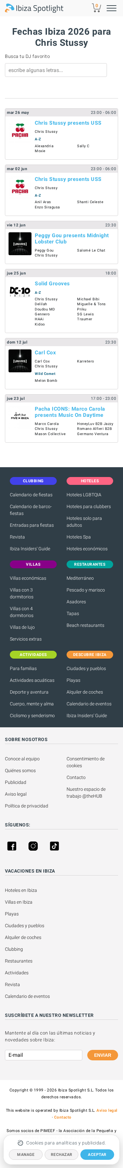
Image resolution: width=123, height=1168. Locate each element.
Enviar (102, 1055)
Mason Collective (50, 434)
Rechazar (61, 1154)
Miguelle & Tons (91, 304)
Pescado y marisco (86, 590)
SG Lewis (85, 314)
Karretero (85, 361)
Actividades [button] (33, 654)
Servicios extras (26, 639)
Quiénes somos (20, 770)
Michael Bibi (88, 299)
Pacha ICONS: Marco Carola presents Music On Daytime (70, 412)
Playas (73, 680)
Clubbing (14, 949)
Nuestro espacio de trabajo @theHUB (87, 793)
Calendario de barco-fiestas (31, 510)
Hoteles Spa (79, 537)
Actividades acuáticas (32, 680)
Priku (82, 309)
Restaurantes (18, 961)
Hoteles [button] (90, 481)
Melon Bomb (46, 381)
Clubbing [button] (33, 481)
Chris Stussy (46, 132)
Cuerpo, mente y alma (32, 703)
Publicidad (15, 782)
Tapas (73, 613)
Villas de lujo (22, 627)
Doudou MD (45, 309)
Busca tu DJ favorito (27, 56)
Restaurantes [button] (89, 564)
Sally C (83, 146)
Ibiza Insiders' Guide (30, 548)
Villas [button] (33, 564)
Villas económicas (28, 578)
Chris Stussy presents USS (68, 123)
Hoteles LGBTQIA (84, 494)
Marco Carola (47, 424)
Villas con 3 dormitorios (21, 593)
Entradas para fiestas (32, 525)
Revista (17, 537)
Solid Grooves (52, 283)
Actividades (17, 972)
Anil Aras (43, 202)
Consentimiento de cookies (86, 762)
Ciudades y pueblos (86, 668)
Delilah (41, 304)
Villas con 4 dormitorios (21, 612)
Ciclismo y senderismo (32, 715)
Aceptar (97, 1154)
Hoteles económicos (87, 548)
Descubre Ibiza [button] (90, 654)
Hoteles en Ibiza (21, 890)
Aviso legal (16, 794)
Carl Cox (45, 352)
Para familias (23, 668)
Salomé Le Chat (91, 250)
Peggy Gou (44, 250)
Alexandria (44, 146)
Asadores (76, 601)
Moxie (40, 151)
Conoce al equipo (22, 758)
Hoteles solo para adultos (84, 522)
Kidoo (40, 324)
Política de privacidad (26, 805)
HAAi (39, 319)
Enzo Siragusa (47, 207)
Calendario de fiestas (31, 494)
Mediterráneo (80, 578)
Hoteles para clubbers (89, 506)
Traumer (84, 319)
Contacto (76, 777)
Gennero (42, 314)
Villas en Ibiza (18, 902)
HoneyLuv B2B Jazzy (95, 424)
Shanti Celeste (90, 202)
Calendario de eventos (89, 703)
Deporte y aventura (29, 692)
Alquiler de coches (85, 692)
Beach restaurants (85, 625)
